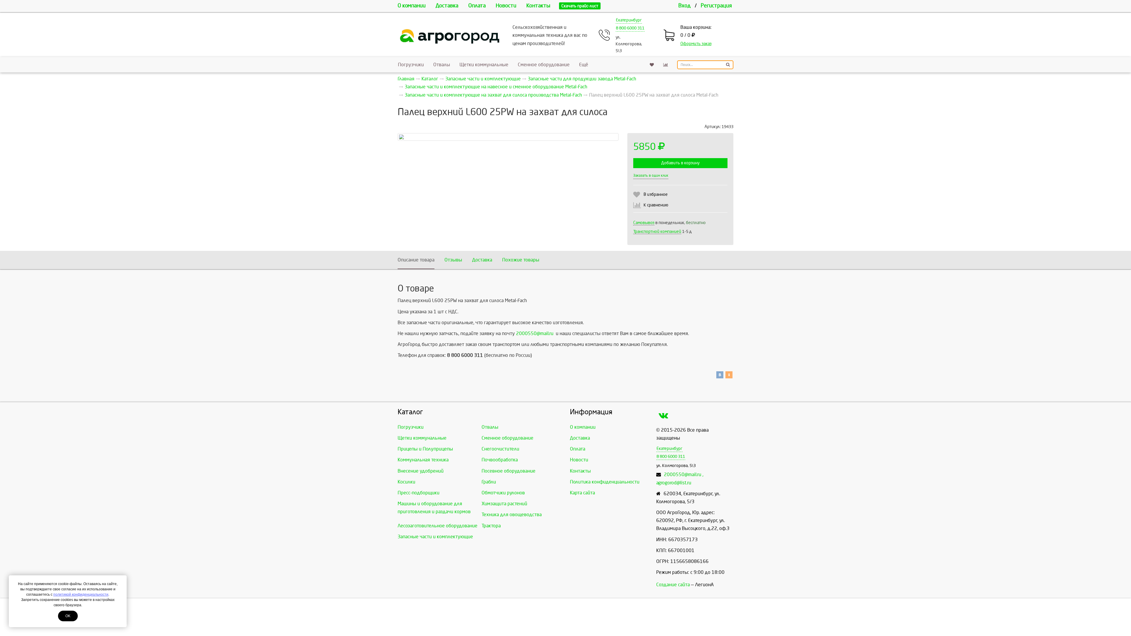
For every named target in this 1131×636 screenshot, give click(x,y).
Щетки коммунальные (483, 64)
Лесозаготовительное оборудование (437, 525)
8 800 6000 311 (630, 28)
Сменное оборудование (544, 64)
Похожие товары (520, 259)
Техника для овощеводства (512, 514)
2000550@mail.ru (534, 333)
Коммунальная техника (423, 459)
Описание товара (416, 259)
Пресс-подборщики (418, 492)
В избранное (656, 194)
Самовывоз (643, 223)
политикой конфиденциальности (80, 594)
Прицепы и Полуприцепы (425, 448)
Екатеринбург (629, 20)
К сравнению (656, 205)
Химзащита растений (504, 503)
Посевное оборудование (508, 470)
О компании (412, 6)
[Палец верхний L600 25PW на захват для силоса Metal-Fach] (508, 137)
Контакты (538, 6)
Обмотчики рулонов (503, 492)
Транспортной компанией (657, 231)
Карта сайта (582, 492)
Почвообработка (500, 459)
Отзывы (453, 259)
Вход (684, 6)
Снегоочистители (500, 448)
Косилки (406, 481)
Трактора (491, 525)
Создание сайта (673, 584)
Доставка (447, 6)
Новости (506, 6)
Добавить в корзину (680, 163)
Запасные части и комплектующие (435, 536)
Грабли (489, 481)
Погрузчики (411, 64)
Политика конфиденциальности (604, 481)
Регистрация (716, 6)
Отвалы (441, 64)
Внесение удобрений (421, 470)
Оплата (477, 6)
